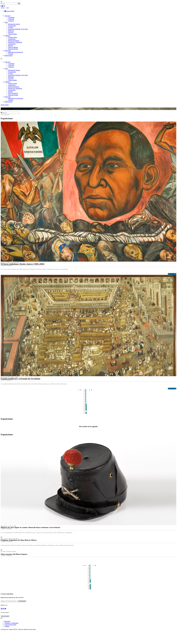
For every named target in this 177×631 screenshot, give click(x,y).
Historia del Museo (13, 40)
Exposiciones (12, 25)
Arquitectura (11, 39)
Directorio (7, 621)
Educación (7, 50)
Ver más (172, 274)
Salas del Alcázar (13, 49)
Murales (10, 45)
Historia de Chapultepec (15, 42)
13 (86, 410)
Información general (14, 24)
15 (86, 413)
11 (86, 406)
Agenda (10, 27)
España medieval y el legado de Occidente (20, 378)
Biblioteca (11, 30)
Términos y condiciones (11, 623)
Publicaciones (8, 55)
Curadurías (11, 17)
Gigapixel (11, 21)
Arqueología (11, 44)
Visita (6, 22)
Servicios (10, 32)
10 (86, 405)
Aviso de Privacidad (10, 624)
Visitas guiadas (12, 34)
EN (8, 8)
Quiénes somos (12, 37)
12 (86, 408)
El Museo (7, 35)
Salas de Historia (13, 47)
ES (3, 8)
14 (86, 411)
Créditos (6, 626)
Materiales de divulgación (15, 52)
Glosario (10, 54)
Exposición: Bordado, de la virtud (18, 29)
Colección (7, 16)
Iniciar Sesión (10, 11)
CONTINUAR (22, 601)
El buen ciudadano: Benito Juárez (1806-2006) (22, 264)
